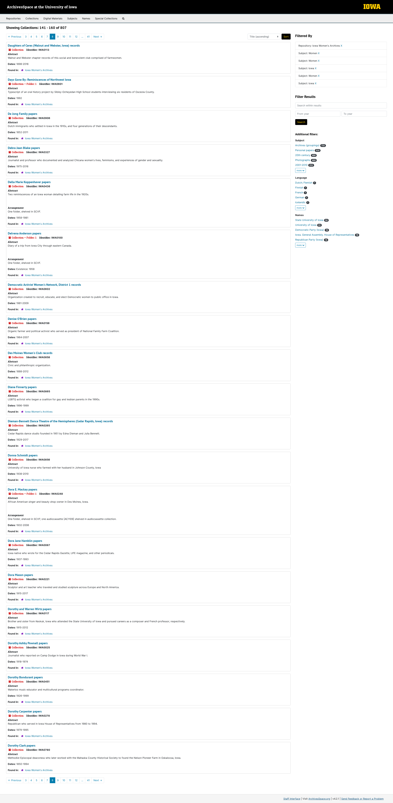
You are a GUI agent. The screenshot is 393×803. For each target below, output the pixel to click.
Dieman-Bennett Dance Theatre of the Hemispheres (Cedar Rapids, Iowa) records (60, 421)
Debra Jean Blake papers (24, 148)
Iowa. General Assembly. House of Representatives (326, 234)
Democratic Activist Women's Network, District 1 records (44, 285)
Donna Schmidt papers (22, 455)
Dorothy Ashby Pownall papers (28, 643)
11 (70, 36)
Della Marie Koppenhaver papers (29, 182)
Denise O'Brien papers (22, 319)
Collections (32, 18)
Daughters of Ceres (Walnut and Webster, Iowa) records (44, 45)
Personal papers (307, 150)
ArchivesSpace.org (319, 798)
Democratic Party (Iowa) (311, 229)
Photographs (305, 160)
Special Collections (106, 18)
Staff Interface (291, 798)
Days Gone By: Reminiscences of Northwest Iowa (39, 80)
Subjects (72, 18)
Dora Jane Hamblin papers (25, 541)
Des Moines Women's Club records (30, 353)
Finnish (300, 187)
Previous (14, 36)
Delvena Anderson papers (24, 233)
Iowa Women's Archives (39, 70)
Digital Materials (52, 18)
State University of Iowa (311, 220)
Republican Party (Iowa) (311, 239)
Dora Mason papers (20, 575)
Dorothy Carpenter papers (25, 711)
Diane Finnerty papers (22, 387)
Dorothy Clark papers (21, 746)
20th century (305, 155)
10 (63, 36)
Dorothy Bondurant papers (25, 677)
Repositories (13, 18)
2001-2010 (304, 164)
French (300, 192)
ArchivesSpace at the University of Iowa (42, 7)
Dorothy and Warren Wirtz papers (29, 609)
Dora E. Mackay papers (22, 489)
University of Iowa (308, 224)
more (299, 170)
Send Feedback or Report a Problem (362, 798)
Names (86, 18)
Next (97, 36)
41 (88, 36)
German (301, 197)
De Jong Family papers (22, 114)
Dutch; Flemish (305, 182)
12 (76, 36)
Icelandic (301, 202)
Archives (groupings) (310, 145)
